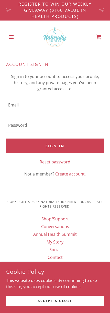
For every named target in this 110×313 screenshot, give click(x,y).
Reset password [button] (55, 162)
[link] (55, 37)
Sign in (55, 145)
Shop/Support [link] (55, 219)
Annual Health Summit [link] (55, 234)
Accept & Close (55, 301)
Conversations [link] (55, 226)
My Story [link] (55, 242)
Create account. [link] (70, 174)
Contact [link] (55, 257)
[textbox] (55, 105)
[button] (13, 37)
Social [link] (55, 249)
